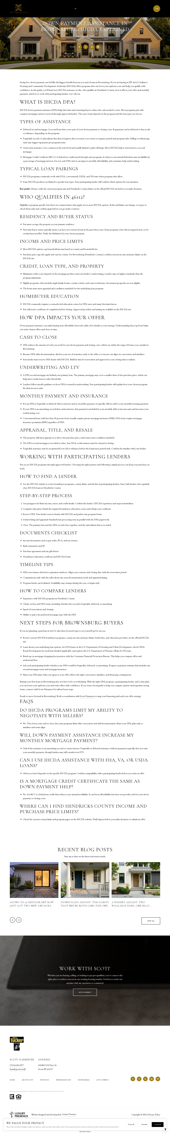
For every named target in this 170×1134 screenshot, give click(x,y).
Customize (144, 1124)
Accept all (158, 1124)
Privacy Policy (154, 1114)
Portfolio (49, 8)
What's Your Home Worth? (93, 8)
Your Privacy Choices (85, 1131)
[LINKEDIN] (145, 1079)
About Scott (27, 1080)
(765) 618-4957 (142, 8)
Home (12, 1080)
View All (151, 921)
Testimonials (84, 1080)
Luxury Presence (69, 1114)
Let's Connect (102, 1080)
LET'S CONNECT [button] (85, 992)
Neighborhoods (63, 1080)
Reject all (131, 1124)
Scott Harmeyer (87, 696)
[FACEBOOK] (133, 1079)
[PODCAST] (158, 1079)
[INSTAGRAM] (139, 1079)
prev (12, 920)
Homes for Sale (65, 8)
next (18, 920)
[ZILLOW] (151, 1079)
